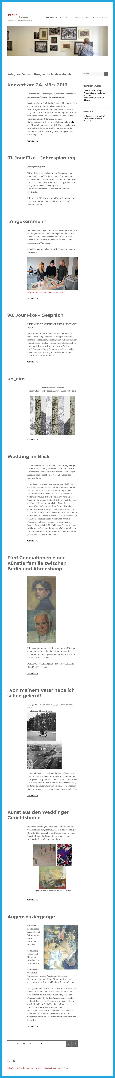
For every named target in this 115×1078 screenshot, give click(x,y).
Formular (70, 122)
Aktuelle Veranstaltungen (93, 91)
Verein (77, 17)
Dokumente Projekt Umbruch (94, 116)
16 (31, 1043)
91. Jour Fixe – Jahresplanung (41, 157)
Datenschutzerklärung (35, 1068)
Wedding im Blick (28, 456)
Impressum (102, 17)
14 (19, 1043)
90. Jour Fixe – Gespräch (35, 315)
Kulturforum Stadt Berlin (16, 1068)
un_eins (16, 378)
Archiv (89, 17)
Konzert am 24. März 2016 (37, 84)
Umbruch (64, 17)
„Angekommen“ (26, 221)
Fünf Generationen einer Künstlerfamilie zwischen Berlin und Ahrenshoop (37, 563)
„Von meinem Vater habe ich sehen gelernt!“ (41, 692)
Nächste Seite (75, 1046)
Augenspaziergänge (31, 916)
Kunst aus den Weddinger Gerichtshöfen (38, 814)
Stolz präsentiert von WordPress (57, 1068)
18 (42, 1043)
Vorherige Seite (68, 1046)
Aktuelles (50, 17)
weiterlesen (32, 141)
